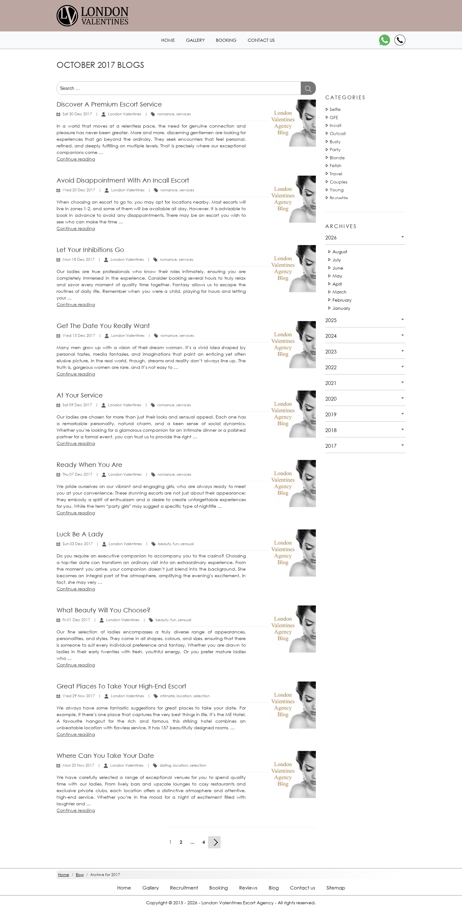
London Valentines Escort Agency (237, 903)
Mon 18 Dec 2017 (79, 259)
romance (165, 114)
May (337, 276)
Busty (335, 142)
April (337, 284)
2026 (331, 237)
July (337, 260)
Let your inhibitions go (90, 249)
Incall (335, 125)
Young (337, 190)
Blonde (337, 158)
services (183, 114)
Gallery (195, 40)
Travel (336, 174)
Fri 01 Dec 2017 (76, 619)
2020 (331, 398)
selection (201, 695)
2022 (331, 367)
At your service (80, 395)
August (340, 252)
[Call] (399, 40)
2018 (331, 430)
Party (335, 149)
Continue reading (76, 159)
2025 (331, 320)
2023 (331, 351)
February (342, 300)
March (340, 292)
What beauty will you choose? (104, 610)
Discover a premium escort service (109, 104)
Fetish (336, 165)
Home (168, 40)
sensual (187, 543)
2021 (331, 383)
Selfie (335, 109)
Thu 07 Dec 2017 (77, 474)
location (184, 695)
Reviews (248, 887)
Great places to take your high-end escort (121, 686)
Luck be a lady (80, 534)
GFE (334, 117)
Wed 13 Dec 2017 (79, 335)
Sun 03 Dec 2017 (78, 543)
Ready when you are (89, 464)
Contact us (261, 40)
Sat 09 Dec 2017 (77, 405)
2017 (331, 445)
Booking (226, 40)
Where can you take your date (105, 755)
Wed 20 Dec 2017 (79, 190)
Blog (274, 887)
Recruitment (184, 887)
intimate (167, 695)
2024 (331, 335)
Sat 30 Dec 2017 (77, 114)
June (338, 268)
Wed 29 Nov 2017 (79, 695)
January (341, 308)
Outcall (338, 133)
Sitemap (336, 887)
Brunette (339, 198)
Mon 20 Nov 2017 (78, 765)
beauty (164, 543)
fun (176, 543)
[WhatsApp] (384, 40)
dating (165, 765)
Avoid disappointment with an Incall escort (123, 180)
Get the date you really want (103, 325)
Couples (338, 182)
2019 (331, 414)
